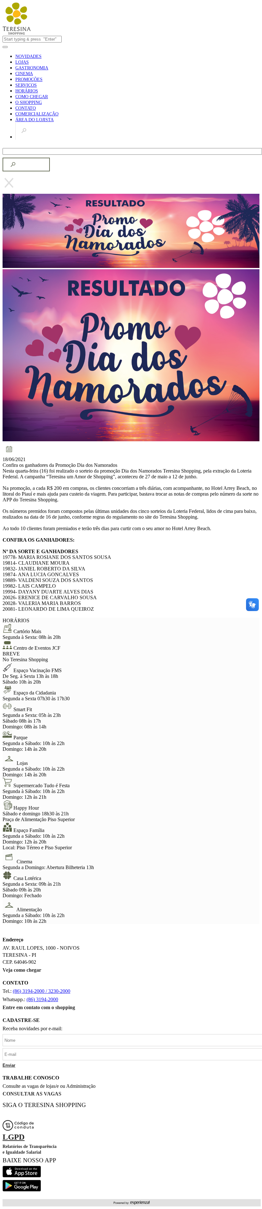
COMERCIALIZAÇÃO (36, 114)
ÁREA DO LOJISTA (34, 119)
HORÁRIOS (26, 91)
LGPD (14, 1137)
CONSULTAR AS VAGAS (32, 1093)
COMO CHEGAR (31, 96)
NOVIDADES (28, 56)
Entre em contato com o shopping (39, 1007)
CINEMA (24, 73)
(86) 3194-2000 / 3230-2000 (41, 991)
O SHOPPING (28, 102)
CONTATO (25, 108)
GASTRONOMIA (31, 68)
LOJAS (22, 62)
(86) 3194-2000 (42, 999)
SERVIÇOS (26, 85)
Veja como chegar (22, 970)
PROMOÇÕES (28, 79)
